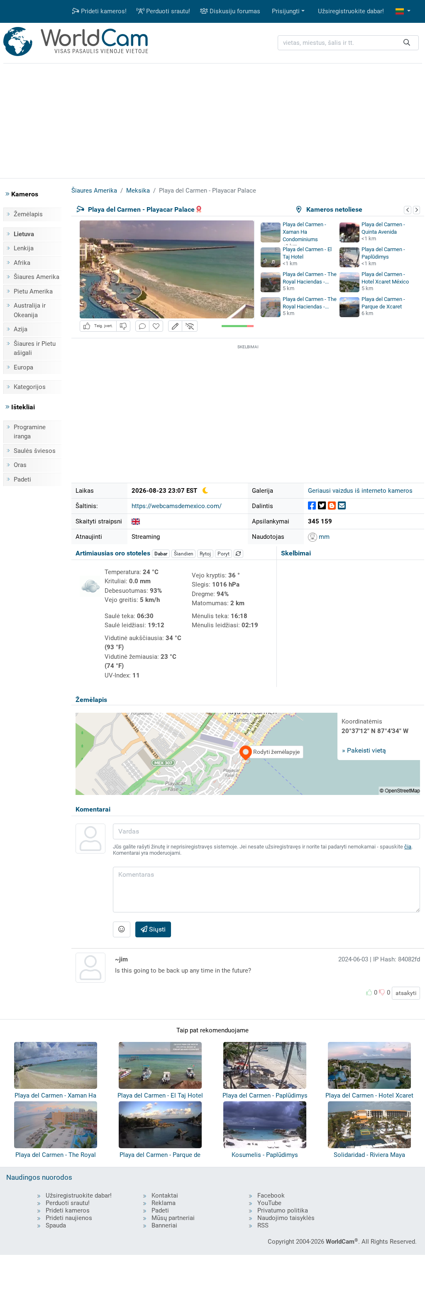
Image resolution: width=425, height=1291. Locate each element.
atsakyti (406, 993)
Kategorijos (30, 387)
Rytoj (205, 554)
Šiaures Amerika (36, 277)
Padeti (22, 479)
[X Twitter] (322, 506)
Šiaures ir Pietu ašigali (35, 348)
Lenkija (24, 248)
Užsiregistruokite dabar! (351, 11)
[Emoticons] (121, 929)
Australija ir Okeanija (30, 310)
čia (407, 847)
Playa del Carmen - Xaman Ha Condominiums (304, 231)
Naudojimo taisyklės (286, 1218)
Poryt (223, 554)
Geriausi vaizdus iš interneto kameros (360, 490)
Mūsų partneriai (173, 1218)
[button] (403, 11)
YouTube (269, 1203)
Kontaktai (164, 1195)
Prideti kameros (68, 1210)
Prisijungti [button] (286, 11)
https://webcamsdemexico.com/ (177, 506)
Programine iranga (30, 431)
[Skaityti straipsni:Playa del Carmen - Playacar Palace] (136, 521)
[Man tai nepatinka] (123, 326)
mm (323, 536)
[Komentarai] (142, 326)
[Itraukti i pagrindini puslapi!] (156, 326)
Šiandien (183, 554)
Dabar (160, 554)
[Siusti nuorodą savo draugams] (342, 506)
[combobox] (348, 43)
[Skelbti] (312, 506)
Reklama (163, 1203)
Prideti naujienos (69, 1218)
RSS (263, 1225)
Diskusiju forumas (234, 11)
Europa (23, 367)
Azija (20, 329)
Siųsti (156, 929)
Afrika (22, 263)
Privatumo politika (282, 1210)
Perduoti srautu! (167, 11)
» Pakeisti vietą (364, 750)
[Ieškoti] (406, 43)
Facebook (271, 1195)
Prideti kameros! (103, 11)
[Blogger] (332, 506)
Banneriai (164, 1225)
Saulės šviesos (35, 451)
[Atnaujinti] (239, 554)
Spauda (56, 1225)
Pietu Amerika (33, 291)
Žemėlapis (28, 214)
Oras (20, 465)
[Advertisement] (212, 119)
